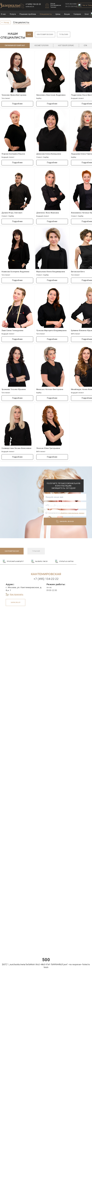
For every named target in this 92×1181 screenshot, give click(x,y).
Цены (58, 14)
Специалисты (46, 14)
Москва (52, 3)
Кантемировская (55, 5)
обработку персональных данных (72, 513)
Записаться (15, 602)
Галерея (77, 14)
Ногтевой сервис (66, 45)
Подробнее (17, 104)
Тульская (53, 7)
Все (29, 34)
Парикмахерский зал (15, 45)
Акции (67, 14)
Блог (87, 14)
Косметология (41, 45)
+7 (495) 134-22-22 (33, 4)
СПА (85, 45)
